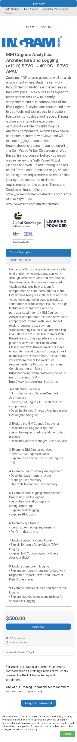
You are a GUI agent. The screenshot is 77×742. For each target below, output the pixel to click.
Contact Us (9, 13)
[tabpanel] (38, 436)
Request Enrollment (38, 703)
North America (12, 9)
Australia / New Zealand (55, 9)
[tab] (38, 253)
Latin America (31, 9)
